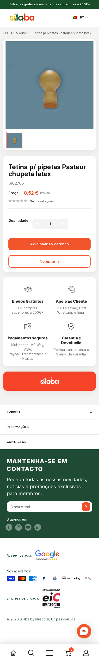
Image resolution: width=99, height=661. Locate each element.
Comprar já (50, 261)
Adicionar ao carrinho (49, 244)
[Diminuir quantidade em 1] (37, 224)
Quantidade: (18, 220)
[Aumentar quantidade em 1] (63, 224)
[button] (84, 631)
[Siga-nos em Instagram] (18, 527)
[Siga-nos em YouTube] (28, 527)
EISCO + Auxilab (15, 33)
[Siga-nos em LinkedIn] (37, 527)
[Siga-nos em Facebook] (9, 527)
